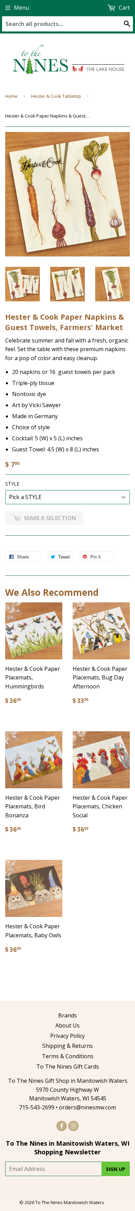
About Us (67, 1025)
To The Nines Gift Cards (67, 1066)
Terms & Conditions (67, 1056)
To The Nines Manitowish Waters (69, 1202)
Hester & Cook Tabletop (56, 96)
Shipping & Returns (67, 1046)
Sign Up (115, 1169)
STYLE (12, 483)
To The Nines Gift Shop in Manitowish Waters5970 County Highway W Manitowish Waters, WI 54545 (67, 1089)
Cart (123, 7)
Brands (67, 1015)
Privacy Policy (67, 1036)
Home (11, 96)
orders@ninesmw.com (87, 1107)
